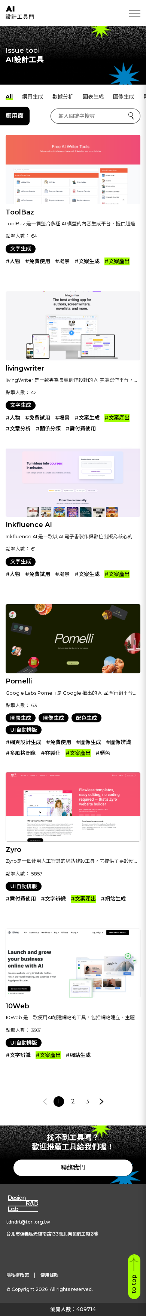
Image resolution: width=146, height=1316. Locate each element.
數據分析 (62, 96)
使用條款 (49, 1275)
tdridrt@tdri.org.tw (28, 1222)
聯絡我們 (73, 1167)
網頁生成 (32, 96)
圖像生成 (123, 96)
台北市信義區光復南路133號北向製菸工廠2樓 (52, 1234)
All (9, 96)
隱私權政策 (17, 1275)
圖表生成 (93, 96)
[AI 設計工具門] (20, 12)
